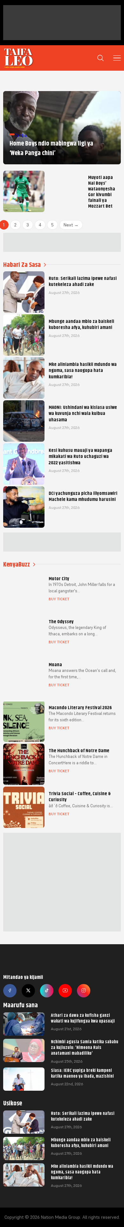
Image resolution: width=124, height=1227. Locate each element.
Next (71, 225)
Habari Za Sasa (22, 264)
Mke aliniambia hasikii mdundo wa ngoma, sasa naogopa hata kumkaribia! (82, 1172)
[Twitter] (28, 990)
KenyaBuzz (16, 564)
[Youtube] (65, 991)
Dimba (21, 135)
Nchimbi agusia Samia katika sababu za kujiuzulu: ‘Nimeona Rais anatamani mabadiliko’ (84, 1047)
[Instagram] (83, 990)
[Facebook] (10, 990)
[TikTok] (47, 991)
